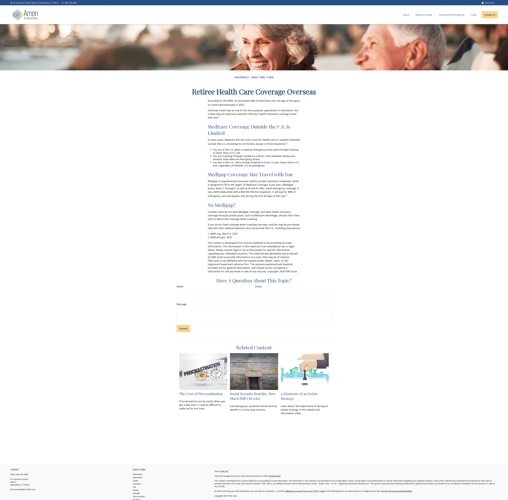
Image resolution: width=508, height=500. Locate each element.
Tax (134, 487)
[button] (406, 14)
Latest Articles (139, 496)
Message (182, 304)
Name (180, 286)
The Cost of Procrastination (201, 393)
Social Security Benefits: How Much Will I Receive (253, 396)
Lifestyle (136, 493)
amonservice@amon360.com (22, 489)
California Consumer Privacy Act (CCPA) (302, 491)
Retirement (137, 474)
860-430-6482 (71, 2)
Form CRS (224, 471)
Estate (135, 480)
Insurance (137, 484)
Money (136, 490)
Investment (137, 477)
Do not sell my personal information (396, 491)
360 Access (490, 2)
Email (258, 286)
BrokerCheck (274, 476)
